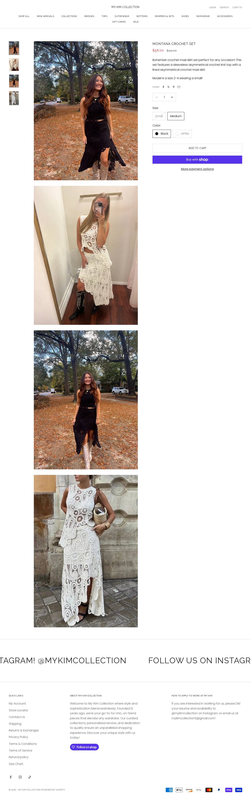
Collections (69, 16)
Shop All (24, 16)
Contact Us (17, 717)
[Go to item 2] (14, 64)
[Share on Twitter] (168, 86)
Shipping (15, 724)
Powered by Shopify (53, 790)
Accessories (224, 16)
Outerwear (122, 16)
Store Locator (18, 710)
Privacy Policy (18, 737)
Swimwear (203, 16)
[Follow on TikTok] (30, 777)
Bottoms (142, 16)
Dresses (89, 16)
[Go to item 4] (14, 98)
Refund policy (18, 757)
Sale (136, 21)
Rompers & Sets (164, 16)
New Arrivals (45, 16)
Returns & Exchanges (24, 730)
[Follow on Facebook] (10, 777)
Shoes (185, 16)
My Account (17, 703)
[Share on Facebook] (163, 86)
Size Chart (16, 764)
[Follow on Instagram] (20, 777)
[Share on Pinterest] (173, 86)
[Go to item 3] (14, 81)
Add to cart (197, 148)
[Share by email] (178, 86)
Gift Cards (119, 21)
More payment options (197, 169)
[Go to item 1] (14, 48)
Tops (104, 16)
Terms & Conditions (23, 744)
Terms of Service (20, 750)
